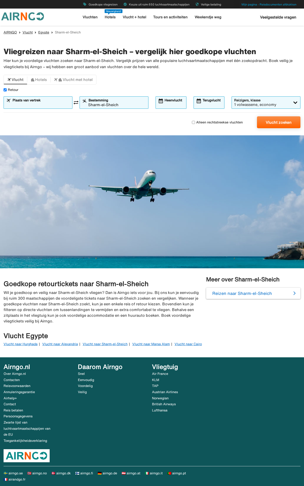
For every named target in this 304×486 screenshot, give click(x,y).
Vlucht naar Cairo (188, 344)
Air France (160, 373)
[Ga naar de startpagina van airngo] (22, 16)
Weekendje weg (208, 17)
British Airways (164, 404)
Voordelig (85, 385)
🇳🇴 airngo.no (37, 473)
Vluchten (90, 17)
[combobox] (41, 105)
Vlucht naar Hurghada (21, 344)
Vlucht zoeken (279, 122)
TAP (155, 385)
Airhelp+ (10, 398)
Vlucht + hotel (134, 17)
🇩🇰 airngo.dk (61, 473)
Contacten (12, 380)
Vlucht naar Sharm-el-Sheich (105, 344)
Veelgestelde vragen (278, 17)
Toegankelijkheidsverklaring (25, 440)
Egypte (43, 32)
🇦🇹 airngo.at (131, 473)
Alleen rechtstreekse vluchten (219, 122)
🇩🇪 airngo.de (107, 473)
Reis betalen (13, 410)
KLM (155, 380)
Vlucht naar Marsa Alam (151, 344)
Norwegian (160, 398)
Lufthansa (159, 410)
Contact (10, 404)
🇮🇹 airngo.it (154, 473)
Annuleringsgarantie (19, 392)
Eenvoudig (86, 380)
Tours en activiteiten (170, 17)
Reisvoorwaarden (17, 385)
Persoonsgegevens (18, 416)
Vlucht (28, 32)
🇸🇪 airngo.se (13, 473)
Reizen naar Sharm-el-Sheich (242, 293)
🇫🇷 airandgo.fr (14, 479)
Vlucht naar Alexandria (60, 344)
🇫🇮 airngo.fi (84, 473)
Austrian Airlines (165, 392)
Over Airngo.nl (15, 373)
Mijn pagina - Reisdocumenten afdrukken (269, 4)
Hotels (110, 17)
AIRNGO (10, 32)
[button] (15, 80)
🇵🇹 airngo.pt (176, 473)
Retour (13, 89)
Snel (81, 373)
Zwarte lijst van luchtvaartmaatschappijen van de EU (27, 428)
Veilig (82, 392)
